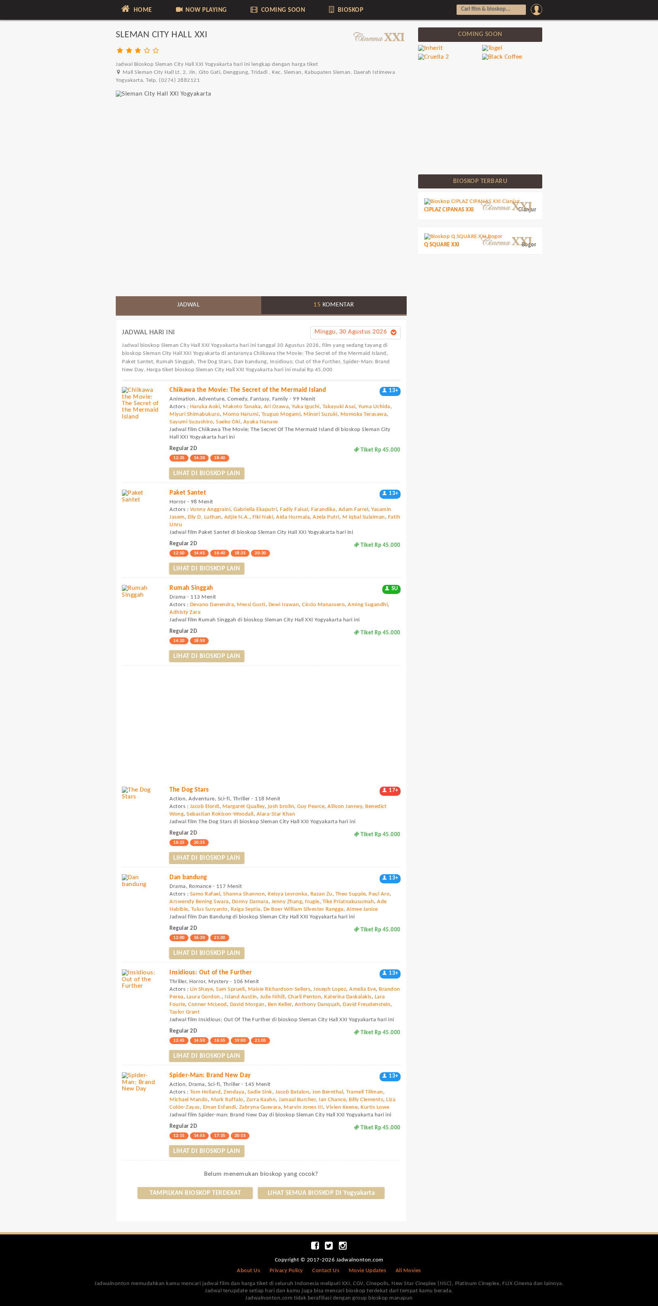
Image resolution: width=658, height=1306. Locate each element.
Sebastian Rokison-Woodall (220, 814)
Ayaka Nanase (260, 422)
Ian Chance (332, 1100)
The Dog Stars (189, 790)
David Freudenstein (366, 1004)
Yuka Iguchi (305, 407)
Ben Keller (280, 1004)
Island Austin (241, 997)
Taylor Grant (184, 1012)
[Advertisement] (261, 237)
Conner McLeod (207, 1004)
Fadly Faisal (294, 510)
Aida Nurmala (293, 517)
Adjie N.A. (236, 517)
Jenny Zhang (287, 902)
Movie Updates (367, 1271)
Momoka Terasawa (363, 414)
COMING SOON (282, 10)
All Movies (408, 1271)
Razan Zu (321, 894)
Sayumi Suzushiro (191, 422)
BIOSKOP (349, 10)
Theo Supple (350, 894)
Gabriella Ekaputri (255, 510)
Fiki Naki (262, 517)
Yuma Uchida (374, 407)
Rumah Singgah (191, 588)
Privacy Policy (286, 1271)
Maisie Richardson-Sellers (279, 989)
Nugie (312, 902)
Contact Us (325, 1271)
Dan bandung (188, 877)
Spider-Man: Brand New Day (210, 1075)
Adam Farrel (354, 510)
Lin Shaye (201, 989)
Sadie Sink (260, 1092)
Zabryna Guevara (260, 1107)
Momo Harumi (241, 414)
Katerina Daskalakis (348, 997)
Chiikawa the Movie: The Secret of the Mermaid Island (247, 390)
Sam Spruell (230, 989)
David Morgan (247, 1004)
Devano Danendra (212, 605)
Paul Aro (379, 894)
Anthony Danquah (317, 1004)
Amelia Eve (362, 989)
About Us (248, 1271)
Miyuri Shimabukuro (194, 414)
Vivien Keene (342, 1107)
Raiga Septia (245, 909)
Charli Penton (304, 997)
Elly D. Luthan (204, 517)
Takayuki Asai (339, 407)
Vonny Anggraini (210, 510)
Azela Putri (326, 517)
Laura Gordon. (204, 997)
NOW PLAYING (205, 10)
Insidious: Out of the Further (210, 972)
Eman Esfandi (219, 1107)
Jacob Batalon (292, 1092)
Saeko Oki (228, 422)
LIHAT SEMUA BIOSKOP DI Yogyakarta (321, 1193)
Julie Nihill (272, 997)
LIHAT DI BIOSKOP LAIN (206, 473)
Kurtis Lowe (375, 1107)
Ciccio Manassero (323, 605)
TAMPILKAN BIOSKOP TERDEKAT (195, 1193)
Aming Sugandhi (368, 605)
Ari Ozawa (276, 407)
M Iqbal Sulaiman (363, 517)
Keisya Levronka (287, 894)
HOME (142, 10)
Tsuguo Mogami (281, 414)
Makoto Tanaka (242, 407)
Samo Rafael (205, 894)
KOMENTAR (333, 305)
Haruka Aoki (205, 407)
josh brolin (281, 806)
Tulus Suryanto (209, 909)
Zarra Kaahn (261, 1100)
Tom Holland (205, 1092)
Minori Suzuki (320, 414)
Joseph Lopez (329, 989)
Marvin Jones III (303, 1107)
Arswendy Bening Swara (199, 902)
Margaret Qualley (243, 806)
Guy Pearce (310, 806)
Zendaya (234, 1092)
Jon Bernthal (327, 1092)
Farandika (323, 510)
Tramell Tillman (364, 1092)
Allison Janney (344, 806)
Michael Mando (188, 1100)
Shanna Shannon (244, 894)
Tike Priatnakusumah (348, 902)
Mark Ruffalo (227, 1100)
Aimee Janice (362, 909)
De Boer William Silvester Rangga (303, 909)
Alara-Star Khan (276, 814)
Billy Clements (366, 1100)
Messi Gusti (251, 605)
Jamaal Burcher (297, 1100)
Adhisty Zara (184, 612)
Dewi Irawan (283, 605)
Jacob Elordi (204, 806)
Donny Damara (250, 902)
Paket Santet (187, 493)
